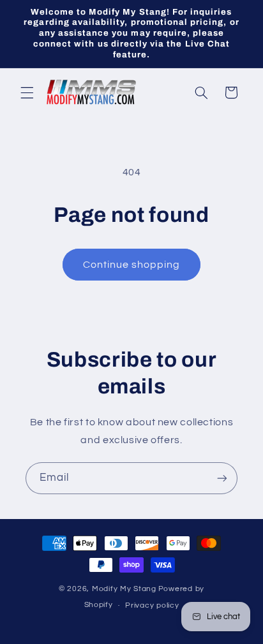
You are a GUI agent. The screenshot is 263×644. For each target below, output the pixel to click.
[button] (26, 92)
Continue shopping (132, 265)
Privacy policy (152, 605)
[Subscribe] (222, 478)
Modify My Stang (124, 588)
